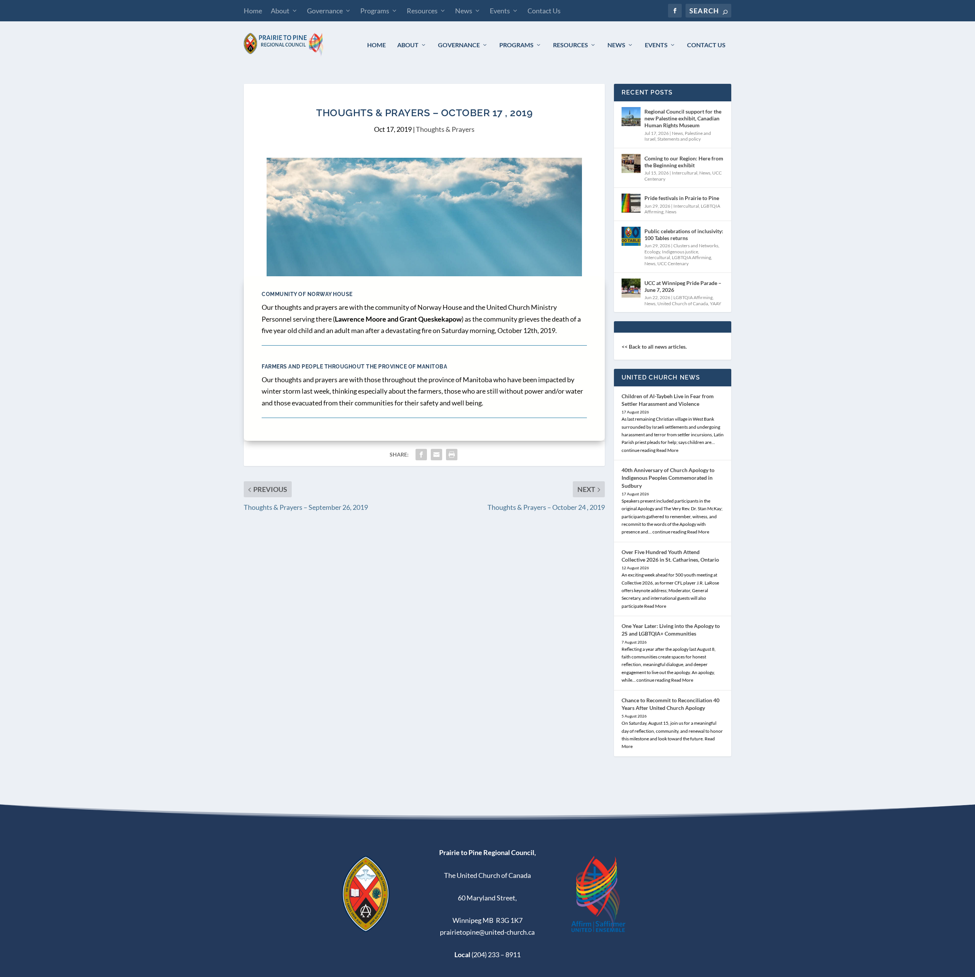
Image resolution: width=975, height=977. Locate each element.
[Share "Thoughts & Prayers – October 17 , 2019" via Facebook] (421, 454)
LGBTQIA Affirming (691, 257)
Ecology (652, 252)
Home (253, 10)
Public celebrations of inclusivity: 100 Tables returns (683, 234)
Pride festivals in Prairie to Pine (681, 198)
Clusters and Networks (695, 245)
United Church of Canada (682, 303)
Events (500, 10)
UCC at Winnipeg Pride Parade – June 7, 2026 (682, 286)
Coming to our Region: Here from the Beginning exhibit (683, 161)
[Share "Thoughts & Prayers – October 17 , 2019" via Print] (451, 454)
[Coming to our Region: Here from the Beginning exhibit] (631, 163)
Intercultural (684, 173)
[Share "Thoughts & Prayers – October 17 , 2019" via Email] (436, 454)
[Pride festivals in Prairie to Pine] (631, 203)
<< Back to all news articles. (654, 346)
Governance (325, 10)
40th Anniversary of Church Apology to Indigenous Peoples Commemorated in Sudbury (668, 477)
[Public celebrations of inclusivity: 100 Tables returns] (631, 236)
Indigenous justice (680, 252)
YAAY (715, 303)
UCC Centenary (673, 263)
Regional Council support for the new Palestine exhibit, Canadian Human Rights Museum (682, 118)
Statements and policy (679, 139)
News (463, 10)
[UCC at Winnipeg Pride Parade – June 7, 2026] (631, 288)
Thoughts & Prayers (445, 129)
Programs (374, 10)
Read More (667, 450)
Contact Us (544, 10)
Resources (422, 10)
